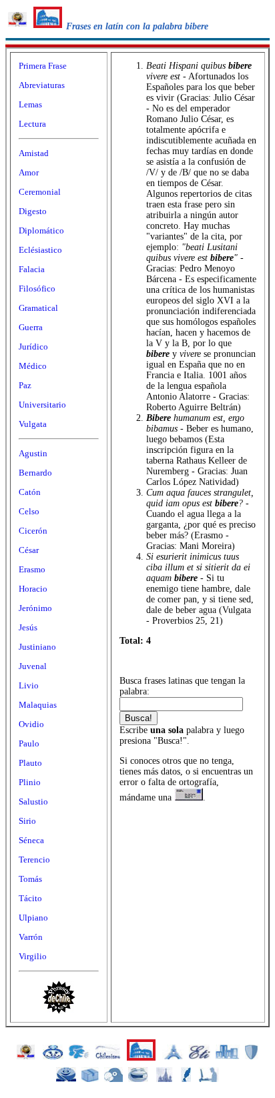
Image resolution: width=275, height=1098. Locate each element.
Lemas (30, 104)
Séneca (31, 840)
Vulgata (33, 424)
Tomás (30, 879)
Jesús (28, 627)
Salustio (33, 801)
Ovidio (31, 724)
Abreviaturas (42, 85)
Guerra (31, 327)
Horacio (33, 589)
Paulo (29, 743)
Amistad (34, 153)
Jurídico (33, 347)
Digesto (33, 211)
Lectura (32, 124)
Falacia (32, 269)
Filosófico (37, 289)
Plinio (30, 782)
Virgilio (33, 956)
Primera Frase (43, 66)
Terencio (34, 860)
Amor (29, 172)
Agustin (33, 453)
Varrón (31, 937)
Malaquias (38, 705)
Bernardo (35, 473)
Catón (30, 492)
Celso (29, 511)
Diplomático (41, 230)
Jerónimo (35, 608)
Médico (33, 366)
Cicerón (33, 531)
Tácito (30, 898)
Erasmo (32, 569)
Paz (25, 385)
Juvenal (33, 666)
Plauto (30, 763)
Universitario (42, 405)
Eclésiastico (40, 250)
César (29, 550)
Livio (29, 685)
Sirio (27, 821)
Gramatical (38, 308)
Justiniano (37, 647)
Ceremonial (40, 192)
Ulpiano (33, 918)
